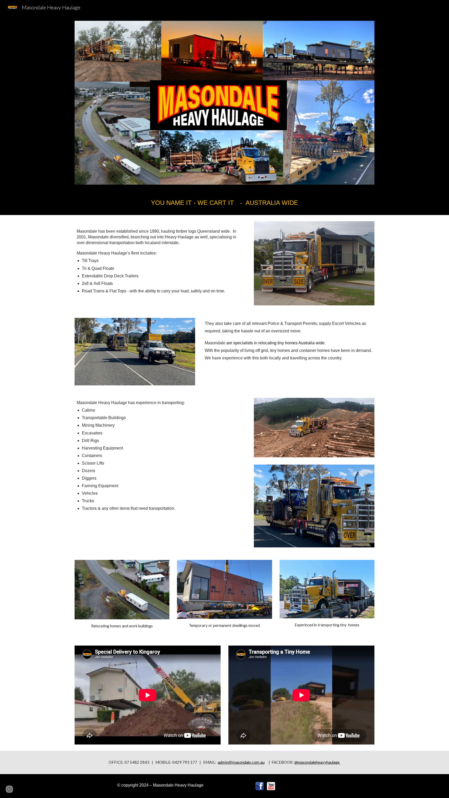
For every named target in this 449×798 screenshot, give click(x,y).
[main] (224, 203)
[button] (9, 789)
